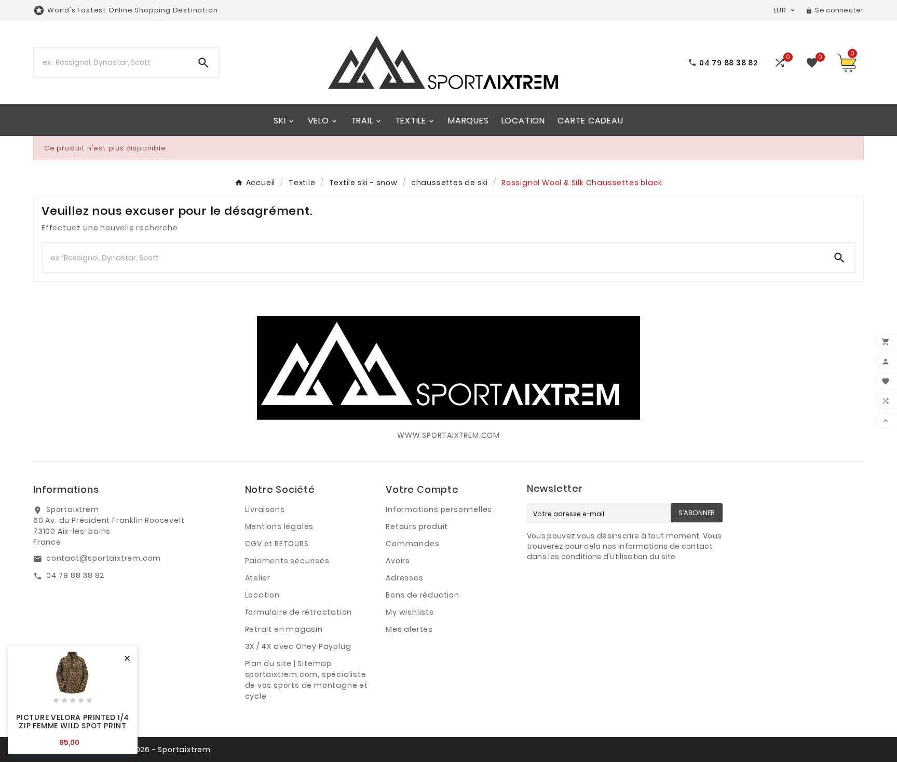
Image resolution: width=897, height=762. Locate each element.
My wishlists (410, 612)
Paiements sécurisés (287, 561)
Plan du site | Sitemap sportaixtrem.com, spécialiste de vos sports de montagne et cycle (306, 679)
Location (262, 595)
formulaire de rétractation (298, 612)
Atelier (258, 578)
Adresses (404, 578)
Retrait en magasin (284, 629)
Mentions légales (279, 526)
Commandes (412, 543)
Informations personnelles (439, 509)
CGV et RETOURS (277, 543)
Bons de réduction (422, 595)
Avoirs (398, 561)
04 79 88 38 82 (75, 575)
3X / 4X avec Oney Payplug (298, 646)
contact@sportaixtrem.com (103, 558)
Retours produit (417, 526)
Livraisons (265, 509)
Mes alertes (409, 629)
